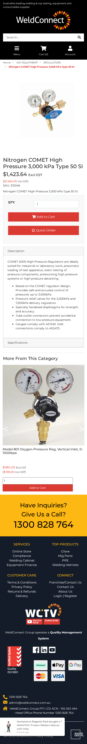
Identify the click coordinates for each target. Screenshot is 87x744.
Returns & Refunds (22, 591)
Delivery (22, 596)
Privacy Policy (22, 587)
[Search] (79, 37)
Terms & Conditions (21, 582)
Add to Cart (45, 217)
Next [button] (82, 428)
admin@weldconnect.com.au (29, 703)
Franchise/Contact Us (65, 582)
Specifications (18, 342)
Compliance (22, 556)
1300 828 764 (43, 524)
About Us (65, 591)
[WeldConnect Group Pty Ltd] (43, 20)
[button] (43, 230)
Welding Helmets (65, 565)
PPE (65, 560)
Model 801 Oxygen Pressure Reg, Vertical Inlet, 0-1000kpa (43, 451)
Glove (65, 551)
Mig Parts (65, 556)
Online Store (21, 551)
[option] (43, 429)
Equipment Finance (22, 565)
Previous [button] (5, 428)
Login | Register (65, 596)
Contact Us (65, 587)
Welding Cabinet (22, 560)
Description (16, 251)
